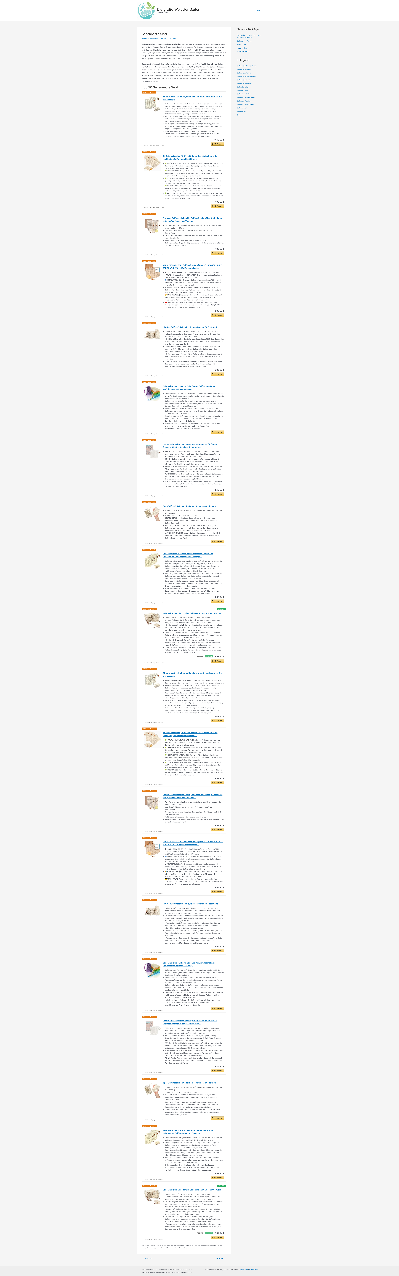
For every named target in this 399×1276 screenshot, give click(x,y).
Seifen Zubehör (242, 90)
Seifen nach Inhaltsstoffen (246, 76)
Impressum (244, 1269)
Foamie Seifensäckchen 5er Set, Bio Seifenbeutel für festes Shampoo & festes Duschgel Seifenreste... (190, 445)
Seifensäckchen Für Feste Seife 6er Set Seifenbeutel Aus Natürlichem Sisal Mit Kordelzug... (189, 387)
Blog (258, 11)
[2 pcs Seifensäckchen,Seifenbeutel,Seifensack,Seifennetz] (152, 513)
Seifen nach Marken (244, 80)
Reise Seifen (241, 44)
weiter (219, 1258)
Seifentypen (241, 111)
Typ (238, 115)
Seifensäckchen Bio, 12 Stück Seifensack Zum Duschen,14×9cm (192, 613)
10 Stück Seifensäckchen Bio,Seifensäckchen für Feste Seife (190, 327)
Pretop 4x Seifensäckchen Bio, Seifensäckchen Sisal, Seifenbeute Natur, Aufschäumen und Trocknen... (192, 219)
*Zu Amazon (218, 144)
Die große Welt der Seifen (178, 9)
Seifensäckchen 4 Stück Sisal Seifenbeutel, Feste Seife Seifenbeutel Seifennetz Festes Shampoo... (188, 555)
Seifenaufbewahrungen (150, 38)
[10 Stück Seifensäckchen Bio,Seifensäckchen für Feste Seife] (152, 334)
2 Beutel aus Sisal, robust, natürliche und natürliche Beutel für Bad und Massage (192, 98)
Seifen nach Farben (244, 73)
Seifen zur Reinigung (244, 101)
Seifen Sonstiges (243, 87)
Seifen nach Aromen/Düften (247, 66)
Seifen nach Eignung (244, 69)
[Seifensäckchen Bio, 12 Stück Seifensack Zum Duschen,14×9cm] (152, 620)
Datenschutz (254, 1269)
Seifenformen (242, 108)
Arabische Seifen (243, 51)
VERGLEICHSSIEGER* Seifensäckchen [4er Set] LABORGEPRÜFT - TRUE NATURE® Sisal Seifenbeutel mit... (193, 266)
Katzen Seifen (242, 48)
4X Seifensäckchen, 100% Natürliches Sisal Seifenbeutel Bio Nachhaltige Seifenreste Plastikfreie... (190, 157)
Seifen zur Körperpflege (246, 97)
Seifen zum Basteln (244, 94)
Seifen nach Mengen (244, 83)
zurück (148, 1258)
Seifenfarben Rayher (244, 41)
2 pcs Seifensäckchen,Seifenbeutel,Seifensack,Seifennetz (189, 506)
